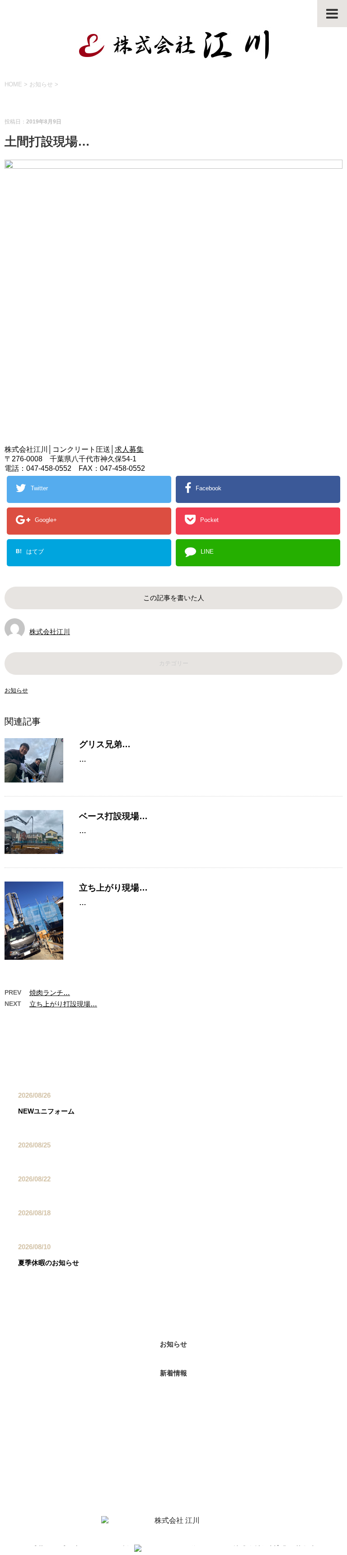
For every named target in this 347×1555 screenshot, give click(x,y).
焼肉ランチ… (49, 992)
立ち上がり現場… (113, 887)
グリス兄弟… (105, 744)
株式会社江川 (49, 631)
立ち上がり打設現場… (63, 1004)
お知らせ (16, 690)
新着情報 (173, 1373)
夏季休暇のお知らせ (48, 1262)
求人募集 (129, 449)
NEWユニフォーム (46, 1111)
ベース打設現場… (113, 816)
